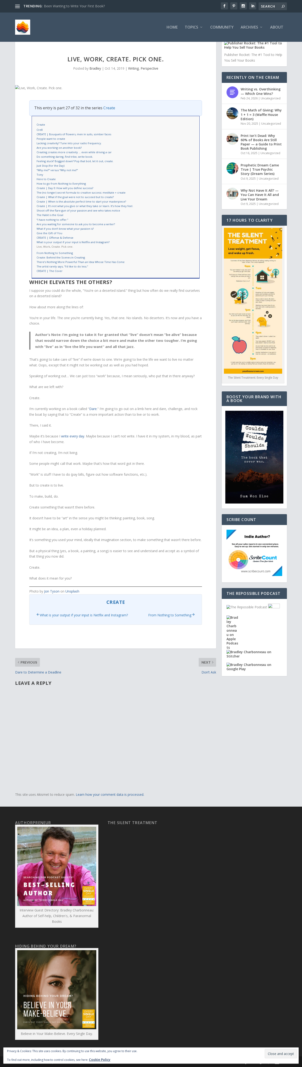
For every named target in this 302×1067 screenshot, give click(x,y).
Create (109, 107)
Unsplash (72, 591)
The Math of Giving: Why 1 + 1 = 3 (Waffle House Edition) (261, 114)
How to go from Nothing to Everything (61, 183)
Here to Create (46, 179)
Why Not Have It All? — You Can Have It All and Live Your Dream (260, 194)
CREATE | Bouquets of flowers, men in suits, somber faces (74, 134)
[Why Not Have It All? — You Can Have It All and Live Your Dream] (232, 193)
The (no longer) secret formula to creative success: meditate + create (81, 192)
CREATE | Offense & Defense (55, 237)
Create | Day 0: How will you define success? (65, 188)
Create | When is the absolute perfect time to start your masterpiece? (81, 201)
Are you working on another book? (59, 147)
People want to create (51, 138)
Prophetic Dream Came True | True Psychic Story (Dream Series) (260, 169)
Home (172, 27)
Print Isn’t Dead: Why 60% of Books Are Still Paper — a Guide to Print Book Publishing (261, 142)
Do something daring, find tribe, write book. (65, 156)
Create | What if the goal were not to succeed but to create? (75, 197)
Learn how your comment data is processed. (110, 794)
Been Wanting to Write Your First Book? (74, 6)
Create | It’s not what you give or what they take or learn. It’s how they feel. (85, 206)
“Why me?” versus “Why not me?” (57, 170)
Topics (191, 27)
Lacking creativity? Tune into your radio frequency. (69, 143)
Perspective (149, 68)
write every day (72, 436)
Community (222, 27)
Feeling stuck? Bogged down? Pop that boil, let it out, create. (75, 161)
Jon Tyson (51, 591)
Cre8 (39, 129)
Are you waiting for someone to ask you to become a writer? (76, 224)
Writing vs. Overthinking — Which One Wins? (261, 91)
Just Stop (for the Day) (50, 165)
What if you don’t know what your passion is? (65, 228)
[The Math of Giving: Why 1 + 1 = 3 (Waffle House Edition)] (232, 113)
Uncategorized (271, 98)
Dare (93, 408)
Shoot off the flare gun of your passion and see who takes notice (78, 210)
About (276, 27)
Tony (40, 174)
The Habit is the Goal (50, 215)
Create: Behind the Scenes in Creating (61, 257)
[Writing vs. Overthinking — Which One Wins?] (232, 92)
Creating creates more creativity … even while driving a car (74, 152)
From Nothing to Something (55, 253)
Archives (249, 27)
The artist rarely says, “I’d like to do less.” (62, 266)
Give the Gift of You (49, 233)
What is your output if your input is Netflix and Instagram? (73, 242)
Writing (133, 68)
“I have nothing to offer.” (52, 219)
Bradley (95, 68)
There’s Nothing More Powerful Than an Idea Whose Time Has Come (81, 262)
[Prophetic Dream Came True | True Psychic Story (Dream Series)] (232, 168)
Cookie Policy (99, 1059)
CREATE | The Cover (50, 271)
